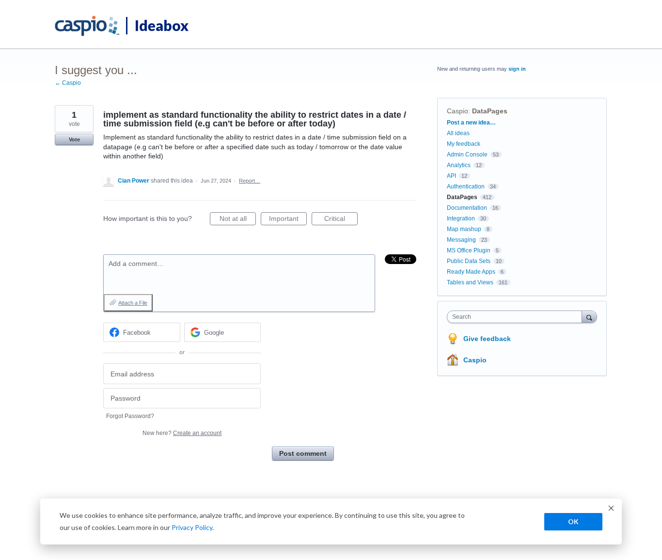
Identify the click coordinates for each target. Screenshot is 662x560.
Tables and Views (470, 282)
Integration (461, 218)
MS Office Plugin (468, 250)
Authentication (466, 186)
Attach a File (132, 303)
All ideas (458, 133)
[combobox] (517, 316)
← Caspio (68, 82)
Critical (341, 220)
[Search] (589, 317)
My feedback (463, 143)
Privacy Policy (192, 527)
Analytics (459, 165)
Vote (74, 139)
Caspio (457, 111)
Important (288, 220)
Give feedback (487, 338)
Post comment (303, 453)
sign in (517, 69)
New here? (181, 433)
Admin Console (467, 154)
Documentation (467, 207)
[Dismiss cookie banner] (611, 509)
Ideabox (162, 25)
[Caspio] (87, 26)
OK (573, 521)
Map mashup (464, 229)
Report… (249, 181)
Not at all (238, 220)
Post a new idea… (471, 122)
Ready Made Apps (471, 271)
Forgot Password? (130, 416)
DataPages (489, 111)
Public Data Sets (468, 261)
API (451, 175)
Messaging (461, 239)
